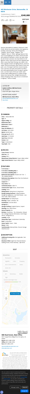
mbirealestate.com (7, 348)
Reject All (25, 387)
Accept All (24, 391)
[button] (1, 392)
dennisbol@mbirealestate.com (10, 98)
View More (5, 100)
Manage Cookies (15, 387)
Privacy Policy (24, 377)
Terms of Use (7, 378)
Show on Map (16, 293)
